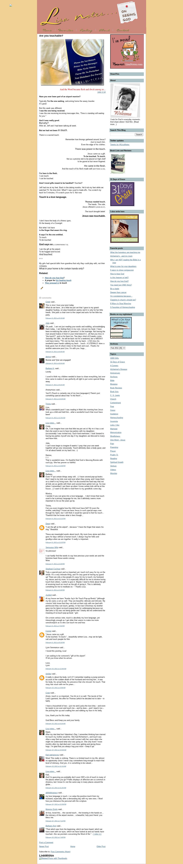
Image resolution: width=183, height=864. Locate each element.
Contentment (115, 403)
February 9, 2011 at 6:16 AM (55, 318)
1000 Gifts (114, 358)
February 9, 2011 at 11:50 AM (55, 418)
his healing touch (63, 280)
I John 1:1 (97, 834)
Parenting (114, 447)
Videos (113, 470)
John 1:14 (101, 92)
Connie (48, 631)
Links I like (114, 425)
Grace (112, 410)
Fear (112, 406)
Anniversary (115, 373)
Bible (112, 380)
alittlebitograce (52, 793)
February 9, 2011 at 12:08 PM (55, 466)
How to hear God (117, 274)
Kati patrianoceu (52, 755)
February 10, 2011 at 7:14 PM (55, 821)
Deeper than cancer (118, 292)
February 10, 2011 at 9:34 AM (55, 723)
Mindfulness (115, 436)
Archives (114, 377)
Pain (112, 444)
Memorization (115, 432)
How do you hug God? (119, 281)
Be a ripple (114, 289)
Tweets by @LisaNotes (119, 145)
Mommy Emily (52, 809)
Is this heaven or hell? (119, 277)
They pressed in (52, 283)
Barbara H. (50, 368)
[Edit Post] (41, 288)
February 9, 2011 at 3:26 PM (55, 590)
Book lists (114, 392)
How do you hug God (54, 278)
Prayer (113, 451)
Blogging (113, 384)
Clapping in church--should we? (123, 300)
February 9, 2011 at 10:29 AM (55, 399)
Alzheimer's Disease (118, 369)
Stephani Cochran (53, 569)
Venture (113, 466)
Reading (113, 458)
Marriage (113, 429)
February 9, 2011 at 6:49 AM (55, 351)
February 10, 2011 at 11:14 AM (56, 766)
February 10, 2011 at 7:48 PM (55, 837)
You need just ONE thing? (121, 285)
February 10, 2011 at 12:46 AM (56, 668)
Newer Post (44, 846)
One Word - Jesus (117, 440)
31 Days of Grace (117, 362)
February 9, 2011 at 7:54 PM (55, 626)
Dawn (48, 524)
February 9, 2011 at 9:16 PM (55, 642)
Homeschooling (116, 418)
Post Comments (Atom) (60, 852)
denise (48, 357)
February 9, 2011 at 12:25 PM (55, 542)
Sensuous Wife (52, 547)
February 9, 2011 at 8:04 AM (55, 363)
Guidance (114, 414)
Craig (48, 693)
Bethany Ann (51, 826)
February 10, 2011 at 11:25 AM (56, 788)
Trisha (48, 404)
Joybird (49, 595)
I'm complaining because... (121, 296)
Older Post (101, 846)
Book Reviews (116, 388)
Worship (113, 473)
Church (113, 399)
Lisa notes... (51, 423)
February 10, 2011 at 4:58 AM (55, 687)
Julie (47, 323)
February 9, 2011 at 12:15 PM (55, 518)
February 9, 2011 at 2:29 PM (55, 564)
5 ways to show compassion (122, 270)
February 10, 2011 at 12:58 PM (56, 804)
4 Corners (114, 366)
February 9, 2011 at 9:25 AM (55, 385)
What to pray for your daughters (123, 266)
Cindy (48, 302)
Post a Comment (46, 842)
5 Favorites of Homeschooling (122, 307)
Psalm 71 (114, 455)
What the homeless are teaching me (125, 252)
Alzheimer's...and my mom (121, 256)
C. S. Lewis (115, 395)
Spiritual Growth (116, 462)
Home (72, 846)
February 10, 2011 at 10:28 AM (56, 750)
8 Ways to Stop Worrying (120, 303)
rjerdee (48, 674)
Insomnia (114, 421)
